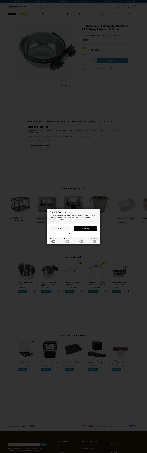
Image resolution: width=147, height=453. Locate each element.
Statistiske (94, 238)
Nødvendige (53, 238)
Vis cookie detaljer (73, 233)
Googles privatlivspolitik (58, 219)
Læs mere (52, 221)
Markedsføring (67, 238)
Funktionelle (81, 238)
